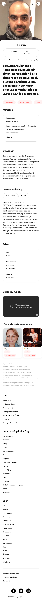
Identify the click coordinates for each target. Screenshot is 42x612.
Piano (5, 447)
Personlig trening (10, 462)
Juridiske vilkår (9, 404)
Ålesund (6, 554)
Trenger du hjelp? (10, 577)
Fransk (5, 466)
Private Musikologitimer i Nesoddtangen (16, 382)
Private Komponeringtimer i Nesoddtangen (17, 375)
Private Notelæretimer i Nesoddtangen (16, 369)
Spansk (6, 440)
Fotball (6, 481)
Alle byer (6, 562)
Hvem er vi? (7, 400)
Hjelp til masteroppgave (13, 485)
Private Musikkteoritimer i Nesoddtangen (17, 372)
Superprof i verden (10, 412)
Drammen (7, 532)
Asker (5, 539)
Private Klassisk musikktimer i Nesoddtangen (18, 385)
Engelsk (6, 458)
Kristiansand (8, 524)
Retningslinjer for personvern (15, 408)
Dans (5, 489)
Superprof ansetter (11, 423)
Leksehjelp (7, 470)
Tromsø (6, 536)
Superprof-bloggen (11, 573)
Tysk (5, 477)
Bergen (5, 509)
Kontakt (6, 581)
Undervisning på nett (11, 415)
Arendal (6, 558)
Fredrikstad (7, 528)
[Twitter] (21, 591)
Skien (5, 547)
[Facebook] (13, 591)
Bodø (5, 551)
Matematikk (8, 436)
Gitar (5, 455)
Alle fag (6, 492)
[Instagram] (28, 591)
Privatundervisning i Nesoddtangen (15, 367)
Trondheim (7, 513)
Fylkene (6, 419)
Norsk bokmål (8, 451)
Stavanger (7, 517)
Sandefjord (7, 543)
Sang (5, 443)
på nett (9, 137)
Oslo (5, 505)
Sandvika (7, 521)
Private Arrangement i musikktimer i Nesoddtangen (15, 379)
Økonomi (6, 474)
